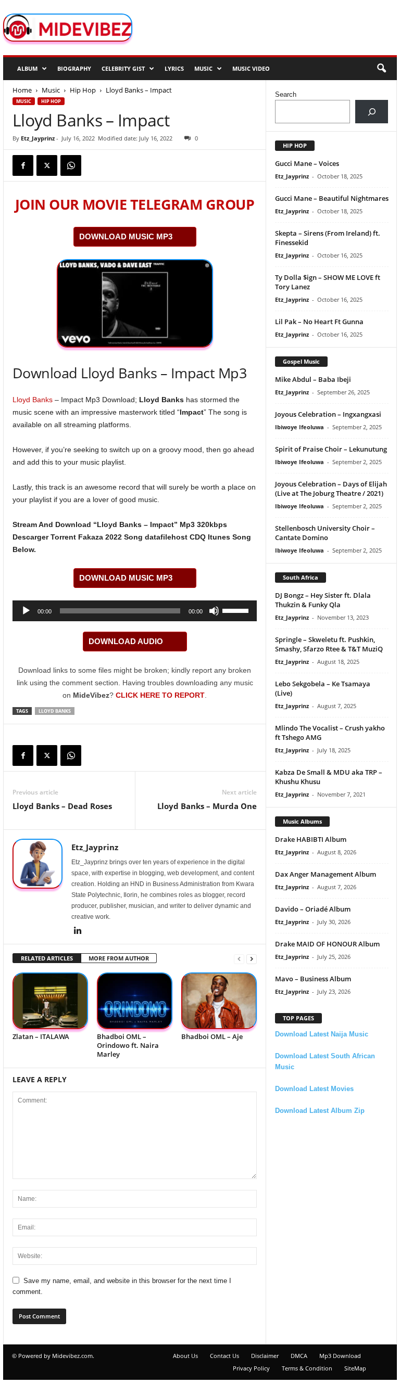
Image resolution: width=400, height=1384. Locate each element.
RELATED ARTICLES (47, 958)
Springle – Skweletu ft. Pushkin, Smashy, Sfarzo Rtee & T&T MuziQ (329, 644)
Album (27, 68)
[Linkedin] (77, 931)
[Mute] (214, 611)
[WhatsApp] (70, 165)
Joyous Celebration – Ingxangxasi (328, 414)
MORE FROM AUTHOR (119, 958)
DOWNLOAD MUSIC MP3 (125, 236)
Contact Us (224, 1356)
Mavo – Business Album (313, 978)
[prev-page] (239, 958)
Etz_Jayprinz (38, 138)
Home (22, 90)
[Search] (371, 111)
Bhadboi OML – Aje (212, 1036)
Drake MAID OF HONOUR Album (327, 944)
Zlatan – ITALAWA (40, 1036)
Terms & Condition (307, 1368)
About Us (185, 1356)
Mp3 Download (340, 1356)
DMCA (299, 1356)
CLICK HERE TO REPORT (160, 695)
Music (203, 68)
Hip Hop (83, 90)
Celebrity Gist (123, 68)
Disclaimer (265, 1356)
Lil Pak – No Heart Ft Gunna (319, 321)
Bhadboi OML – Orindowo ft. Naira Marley (128, 1045)
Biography (74, 68)
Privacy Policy (251, 1368)
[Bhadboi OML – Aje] (219, 1000)
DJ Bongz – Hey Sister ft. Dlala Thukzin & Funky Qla (323, 600)
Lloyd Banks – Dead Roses (62, 806)
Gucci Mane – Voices (307, 163)
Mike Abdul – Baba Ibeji (313, 379)
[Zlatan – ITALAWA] (50, 1000)
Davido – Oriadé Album (313, 909)
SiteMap (355, 1368)
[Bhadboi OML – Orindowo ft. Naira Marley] (134, 1000)
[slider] (237, 609)
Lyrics (174, 68)
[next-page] (251, 958)
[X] (46, 165)
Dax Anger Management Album (325, 874)
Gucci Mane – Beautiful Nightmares (332, 198)
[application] (134, 610)
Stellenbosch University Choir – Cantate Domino (325, 532)
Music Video (251, 68)
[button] (381, 68)
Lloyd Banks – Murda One (207, 806)
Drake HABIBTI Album (310, 839)
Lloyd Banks (32, 399)
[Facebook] (22, 165)
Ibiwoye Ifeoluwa (299, 427)
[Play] (26, 611)
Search (285, 94)
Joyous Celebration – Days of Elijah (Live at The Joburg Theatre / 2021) (331, 488)
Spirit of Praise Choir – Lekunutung (331, 449)
